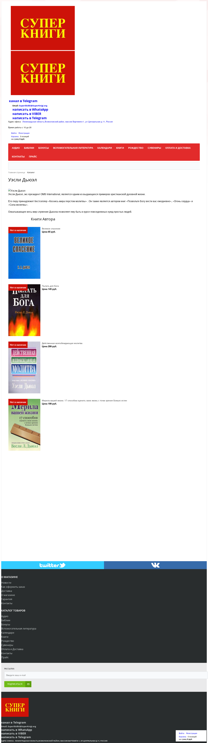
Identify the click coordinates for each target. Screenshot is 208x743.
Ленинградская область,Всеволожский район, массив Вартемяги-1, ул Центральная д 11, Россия (67, 121)
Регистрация (24, 133)
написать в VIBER (26, 114)
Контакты (6, 603)
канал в (15, 101)
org (45, 105)
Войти (14, 133)
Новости (6, 582)
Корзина (15, 136)
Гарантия (6, 599)
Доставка (6, 591)
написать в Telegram (29, 118)
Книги (4, 636)
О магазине (8, 595)
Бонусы (5, 624)
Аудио (4, 616)
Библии (5, 620)
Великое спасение (51, 228)
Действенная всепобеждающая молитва (62, 343)
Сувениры (7, 645)
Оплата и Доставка (12, 649)
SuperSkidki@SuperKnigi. (31, 105)
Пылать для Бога (50, 285)
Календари (7, 632)
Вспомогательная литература (18, 628)
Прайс (5, 657)
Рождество (7, 641)
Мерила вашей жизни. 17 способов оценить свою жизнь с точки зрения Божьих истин (84, 400)
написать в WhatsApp (30, 109)
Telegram (29, 101)
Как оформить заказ (13, 586)
